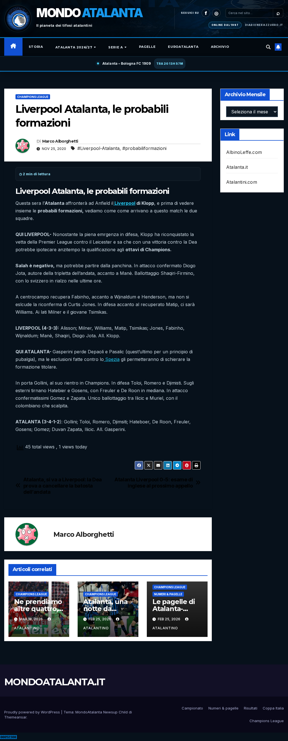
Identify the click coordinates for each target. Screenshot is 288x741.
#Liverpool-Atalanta (98, 148)
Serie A (116, 47)
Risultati (250, 708)
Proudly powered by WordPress (32, 712)
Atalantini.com (241, 182)
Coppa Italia (273, 708)
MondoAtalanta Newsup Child (101, 712)
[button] (268, 47)
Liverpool (124, 203)
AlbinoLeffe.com (244, 152)
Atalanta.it (237, 167)
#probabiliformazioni (144, 148)
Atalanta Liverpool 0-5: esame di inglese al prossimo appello (153, 483)
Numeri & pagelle (168, 594)
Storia (36, 47)
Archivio (220, 47)
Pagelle (147, 47)
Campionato (192, 708)
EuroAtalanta (183, 47)
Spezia (112, 359)
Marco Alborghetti (60, 141)
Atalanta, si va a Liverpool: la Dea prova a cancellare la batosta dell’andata (62, 486)
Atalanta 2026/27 (74, 47)
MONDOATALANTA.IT (54, 682)
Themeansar (15, 717)
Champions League (32, 96)
